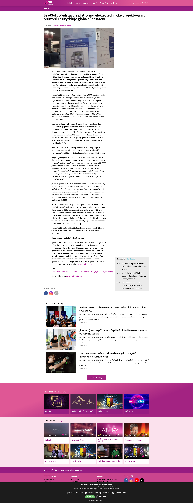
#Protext (56, 26)
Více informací (98, 489)
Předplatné (104, 3)
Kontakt (100, 476)
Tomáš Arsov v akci (76, 481)
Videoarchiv (47, 481)
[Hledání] (131, 3)
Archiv (77, 3)
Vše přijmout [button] (90, 496)
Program (85, 3)
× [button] (191, 484)
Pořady (69, 3)
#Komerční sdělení (65, 26)
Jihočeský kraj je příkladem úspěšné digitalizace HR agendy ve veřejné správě (134, 276)
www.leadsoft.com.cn (86, 264)
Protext (94, 3)
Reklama (114, 3)
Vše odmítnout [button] (102, 496)
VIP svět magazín (75, 479)
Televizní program (49, 479)
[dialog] (96, 492)
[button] (96, 500)
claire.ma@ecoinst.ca (74, 276)
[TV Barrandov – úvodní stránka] (49, 3)
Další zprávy (96, 377)
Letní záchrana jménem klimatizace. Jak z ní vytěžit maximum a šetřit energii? (132, 285)
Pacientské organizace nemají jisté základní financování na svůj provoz (134, 266)
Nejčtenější (131, 259)
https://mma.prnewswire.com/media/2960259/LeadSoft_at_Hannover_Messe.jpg (82, 271)
